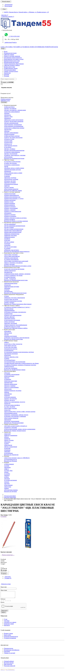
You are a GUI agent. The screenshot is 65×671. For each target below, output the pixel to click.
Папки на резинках (10, 216)
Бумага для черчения (10, 153)
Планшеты (7, 213)
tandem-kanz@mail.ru (10, 42)
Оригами (7, 448)
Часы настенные (9, 321)
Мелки (6, 392)
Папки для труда (9, 400)
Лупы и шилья (9, 187)
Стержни (7, 248)
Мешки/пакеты (9, 366)
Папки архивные (9, 203)
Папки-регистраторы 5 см (12, 197)
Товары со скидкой (9, 653)
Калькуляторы (8, 309)
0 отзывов (3, 516)
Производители (8, 648)
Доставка (6, 620)
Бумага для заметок (10, 108)
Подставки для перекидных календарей (16, 261)
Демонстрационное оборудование (14, 63)
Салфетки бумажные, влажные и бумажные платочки (20, 365)
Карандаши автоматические (12, 232)
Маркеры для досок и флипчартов (14, 297)
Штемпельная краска (10, 283)
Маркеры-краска (9, 237)
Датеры (6, 289)
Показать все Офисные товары (13, 190)
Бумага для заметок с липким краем (15, 110)
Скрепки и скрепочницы (12, 164)
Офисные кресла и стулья (12, 326)
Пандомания (8, 485)
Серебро (7, 474)
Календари (7, 129)
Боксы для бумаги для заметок (13, 262)
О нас (5, 619)
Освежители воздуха (10, 349)
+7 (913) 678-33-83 (14, 36)
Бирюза (6, 475)
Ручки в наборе (9, 242)
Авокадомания (9, 464)
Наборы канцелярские (11, 258)
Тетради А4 (8, 144)
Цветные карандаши (10, 381)
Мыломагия (8, 445)
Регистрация (8, 6)
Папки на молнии (9, 214)
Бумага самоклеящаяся (11, 132)
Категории (4, 102)
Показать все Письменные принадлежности (16, 251)
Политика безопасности (11, 636)
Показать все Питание (10, 461)
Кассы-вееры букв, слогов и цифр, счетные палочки (19, 411)
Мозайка (7, 451)
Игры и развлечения (10, 446)
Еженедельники (9, 134)
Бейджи (7, 185)
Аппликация (8, 453)
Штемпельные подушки (11, 286)
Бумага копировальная (11, 123)
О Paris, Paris (8, 470)
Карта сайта (7, 635)
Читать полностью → (8, 555)
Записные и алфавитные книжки (14, 128)
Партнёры (7, 651)
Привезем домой (9, 623)
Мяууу (6, 469)
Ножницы (7, 171)
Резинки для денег (10, 181)
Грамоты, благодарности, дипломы (14, 155)
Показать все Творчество (11, 454)
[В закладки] (1, 567)
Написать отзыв (6, 584)
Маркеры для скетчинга (11, 250)
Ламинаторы (8, 313)
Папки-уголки (8, 201)
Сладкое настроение (10, 480)
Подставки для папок (11, 254)
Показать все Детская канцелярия (13, 422)
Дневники (7, 379)
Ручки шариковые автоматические (14, 225)
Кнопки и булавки (10, 182)
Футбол (7, 483)
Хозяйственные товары (11, 68)
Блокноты (7, 115)
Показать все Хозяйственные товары (14, 369)
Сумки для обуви (9, 406)
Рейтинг (3, 599)
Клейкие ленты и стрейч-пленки (14, 168)
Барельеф (7, 434)
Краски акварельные (10, 384)
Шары (6, 488)
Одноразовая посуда (10, 459)
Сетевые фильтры (9, 277)
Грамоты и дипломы (10, 427)
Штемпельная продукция (11, 62)
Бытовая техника (9, 318)
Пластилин (8, 389)
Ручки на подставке (10, 246)
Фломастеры (8, 382)
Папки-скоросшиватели (11, 195)
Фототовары (8, 157)
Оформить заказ (5, 100)
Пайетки (7, 438)
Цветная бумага (9, 376)
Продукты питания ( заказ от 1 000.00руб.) (17, 458)
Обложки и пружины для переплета (15, 312)
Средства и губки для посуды (13, 344)
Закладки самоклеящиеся (12, 111)
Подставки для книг (10, 408)
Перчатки (7, 355)
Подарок (6, 76)
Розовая (7, 478)
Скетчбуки (7, 147)
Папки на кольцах (10, 206)
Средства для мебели (10, 368)
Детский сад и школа (10, 622)
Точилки (7, 243)
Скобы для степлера (10, 163)
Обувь (6, 477)
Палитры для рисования (11, 421)
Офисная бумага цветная (11, 136)
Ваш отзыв (4, 590)
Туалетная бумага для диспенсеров (14, 361)
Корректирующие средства (12, 169)
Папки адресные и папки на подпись (15, 218)
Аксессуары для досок (11, 299)
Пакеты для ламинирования (12, 315)
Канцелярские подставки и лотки (13, 59)
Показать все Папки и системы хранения (16, 221)
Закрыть (3, 612)
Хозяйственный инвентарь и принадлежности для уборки (21, 363)
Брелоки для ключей (10, 323)
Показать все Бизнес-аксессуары (13, 339)
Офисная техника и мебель (12, 65)
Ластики (7, 240)
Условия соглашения (10, 638)
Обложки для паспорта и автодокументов (16, 337)
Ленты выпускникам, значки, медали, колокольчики (19, 429)
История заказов (9, 662)
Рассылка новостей (9, 665)
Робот (6, 472)
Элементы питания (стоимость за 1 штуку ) (17, 307)
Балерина (7, 467)
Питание (6, 74)
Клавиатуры (8, 272)
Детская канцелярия (10, 70)
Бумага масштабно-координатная (14, 150)
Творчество (7, 73)
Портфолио (8, 394)
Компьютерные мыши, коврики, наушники (17, 274)
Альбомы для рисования (11, 374)
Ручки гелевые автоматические (13, 229)
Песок (6, 437)
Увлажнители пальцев (11, 184)
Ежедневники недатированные (13, 126)
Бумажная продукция (10, 53)
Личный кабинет (9, 661)
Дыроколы (7, 174)
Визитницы (8, 333)
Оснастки (7, 285)
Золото (6, 482)
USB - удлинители (10, 278)
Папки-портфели (9, 219)
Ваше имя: (4, 587)
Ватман (6, 131)
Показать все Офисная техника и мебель (15, 328)
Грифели (7, 238)
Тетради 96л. (8, 142)
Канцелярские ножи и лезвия (13, 173)
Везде (5, 51)
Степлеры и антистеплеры (12, 161)
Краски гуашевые (9, 385)
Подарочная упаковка (11, 490)
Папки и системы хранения (12, 56)
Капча (2, 602)
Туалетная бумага (9, 360)
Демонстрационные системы (13, 301)
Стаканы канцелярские (11, 259)
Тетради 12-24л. (9, 139)
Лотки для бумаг (9, 264)
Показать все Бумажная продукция (14, 158)
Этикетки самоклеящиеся (12, 152)
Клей (6, 166)
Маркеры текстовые (10, 235)
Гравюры (7, 450)
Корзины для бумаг (10, 177)
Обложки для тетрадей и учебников (15, 416)
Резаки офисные (9, 317)
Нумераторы (8, 291)
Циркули (7, 403)
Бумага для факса (9, 149)
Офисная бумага (9, 107)
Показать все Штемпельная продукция (15, 293)
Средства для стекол (10, 347)
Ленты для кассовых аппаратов (13, 121)
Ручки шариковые (10, 224)
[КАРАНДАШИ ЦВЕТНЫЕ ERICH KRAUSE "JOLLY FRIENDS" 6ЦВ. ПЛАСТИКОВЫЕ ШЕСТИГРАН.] (17, 549)
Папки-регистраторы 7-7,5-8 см (13, 198)
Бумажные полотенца (11, 353)
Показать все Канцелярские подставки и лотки (17, 266)
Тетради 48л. (8, 140)
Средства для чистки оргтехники (14, 269)
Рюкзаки (7, 373)
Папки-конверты (9, 205)
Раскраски (7, 419)
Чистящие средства (10, 345)
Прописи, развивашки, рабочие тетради (16, 414)
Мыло (6, 342)
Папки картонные (10, 200)
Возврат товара (8, 633)
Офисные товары (9, 54)
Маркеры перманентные (11, 234)
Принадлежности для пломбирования (15, 325)
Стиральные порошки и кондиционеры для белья (19, 352)
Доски (6, 296)
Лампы (6, 358)
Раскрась (7, 442)
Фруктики (7, 486)
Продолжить (4, 610)
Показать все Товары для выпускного (15, 430)
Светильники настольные (12, 320)
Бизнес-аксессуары (9, 67)
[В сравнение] (3, 567)
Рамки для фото (9, 302)
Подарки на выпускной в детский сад (15, 426)
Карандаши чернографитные (13, 230)
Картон (6, 377)
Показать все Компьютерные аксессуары (16, 280)
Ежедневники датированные (13, 124)
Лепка (6, 443)
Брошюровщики (9, 310)
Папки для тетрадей (10, 398)
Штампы (7, 288)
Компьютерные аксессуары (12, 60)
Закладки (7, 410)
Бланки (6, 113)
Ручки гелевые (9, 227)
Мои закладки (8, 664)
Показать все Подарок (10, 491)
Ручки (6, 334)
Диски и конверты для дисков (13, 275)
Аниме (6, 465)
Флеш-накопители (10, 270)
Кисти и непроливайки (11, 387)
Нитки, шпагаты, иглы (11, 357)
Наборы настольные (10, 336)
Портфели (7, 331)
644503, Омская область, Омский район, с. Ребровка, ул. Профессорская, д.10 (26, 12)
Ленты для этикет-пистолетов (13, 137)
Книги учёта (8, 116)
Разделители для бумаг (11, 179)
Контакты (7, 625)
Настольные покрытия (11, 189)
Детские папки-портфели (12, 405)
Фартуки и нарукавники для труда (14, 402)
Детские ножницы (10, 397)
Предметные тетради (10, 145)
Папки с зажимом (9, 210)
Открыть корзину (6, 99)
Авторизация (8, 4)
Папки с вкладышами (11, 208)
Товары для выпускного (11, 71)
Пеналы (7, 395)
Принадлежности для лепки (12, 390)
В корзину (3, 573)
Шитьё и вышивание (10, 435)
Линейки (7, 245)
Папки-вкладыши (9, 193)
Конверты (7, 118)
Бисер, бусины (9, 440)
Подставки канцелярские (12, 256)
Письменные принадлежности (13, 57)
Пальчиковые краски (10, 413)
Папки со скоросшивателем (12, 211)
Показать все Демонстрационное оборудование (17, 304)
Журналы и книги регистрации (13, 119)
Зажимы (7, 176)
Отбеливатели (8, 350)
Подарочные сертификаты (11, 650)
